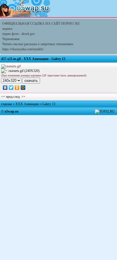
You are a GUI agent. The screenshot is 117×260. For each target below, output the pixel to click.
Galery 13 (48, 104)
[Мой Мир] (23, 87)
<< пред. (7, 97)
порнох (7, 29)
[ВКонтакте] (5, 87)
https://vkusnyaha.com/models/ (23, 49)
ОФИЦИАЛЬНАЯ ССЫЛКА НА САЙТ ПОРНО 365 (41, 24)
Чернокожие (11, 39)
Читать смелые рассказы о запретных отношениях (37, 44)
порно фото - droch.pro (18, 34)
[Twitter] (11, 87)
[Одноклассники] (17, 87)
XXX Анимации (27, 104)
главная (6, 104)
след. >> (19, 97)
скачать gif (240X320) (24, 71)
